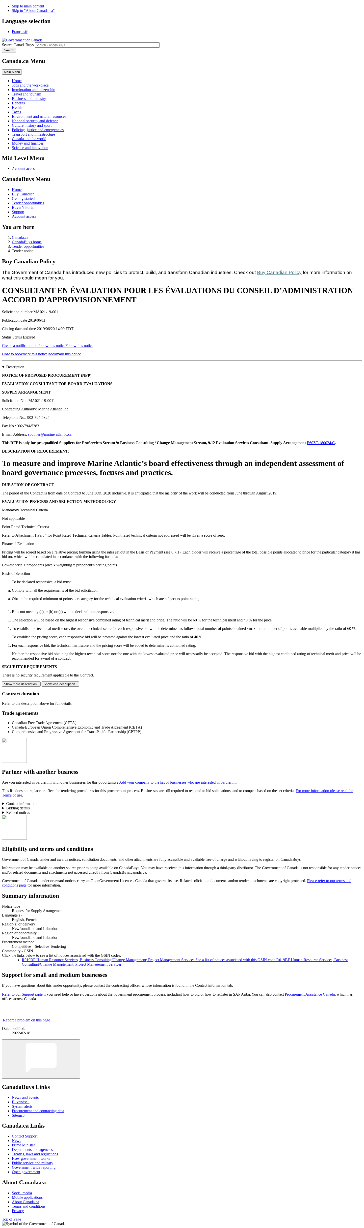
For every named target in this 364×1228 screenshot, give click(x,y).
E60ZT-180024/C (321, 443)
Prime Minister (23, 1145)
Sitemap (18, 1115)
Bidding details (18, 808)
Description (15, 367)
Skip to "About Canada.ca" (33, 10)
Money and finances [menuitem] (28, 143)
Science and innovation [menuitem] (30, 148)
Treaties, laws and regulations (35, 1154)
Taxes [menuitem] (16, 112)
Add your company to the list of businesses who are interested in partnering (177, 782)
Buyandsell (20, 1102)
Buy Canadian (23, 194)
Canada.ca (20, 237)
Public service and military (32, 1163)
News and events (25, 1097)
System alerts (22, 1106)
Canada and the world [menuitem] (29, 139)
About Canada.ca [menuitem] (25, 1202)
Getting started (23, 198)
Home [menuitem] (17, 81)
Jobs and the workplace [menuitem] (30, 85)
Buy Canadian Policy (279, 272)
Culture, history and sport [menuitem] (32, 125)
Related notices (18, 812)
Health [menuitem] (17, 107)
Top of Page (11, 1219)
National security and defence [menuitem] (35, 121)
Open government (26, 1172)
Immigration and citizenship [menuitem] (33, 90)
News (16, 1140)
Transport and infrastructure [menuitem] (33, 134)
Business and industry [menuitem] (29, 98)
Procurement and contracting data (38, 1111)
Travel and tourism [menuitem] (26, 94)
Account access (24, 168)
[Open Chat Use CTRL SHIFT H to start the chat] (41, 1059)
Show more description (21, 684)
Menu (12, 72)
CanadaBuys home (27, 242)
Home (17, 189)
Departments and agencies (32, 1149)
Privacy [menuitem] (18, 1211)
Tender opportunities (28, 203)
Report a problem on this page (26, 1020)
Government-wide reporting (33, 1167)
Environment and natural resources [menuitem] (39, 116)
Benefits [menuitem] (18, 103)
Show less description (60, 684)
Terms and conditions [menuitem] (28, 1206)
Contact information (21, 803)
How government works (31, 1158)
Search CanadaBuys (18, 45)
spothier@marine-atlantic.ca (50, 434)
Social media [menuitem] (22, 1193)
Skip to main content (28, 6)
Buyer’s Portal (23, 207)
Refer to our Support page (22, 994)
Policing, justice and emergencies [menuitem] (38, 130)
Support (18, 212)
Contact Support (24, 1136)
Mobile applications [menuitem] (27, 1197)
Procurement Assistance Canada (310, 994)
